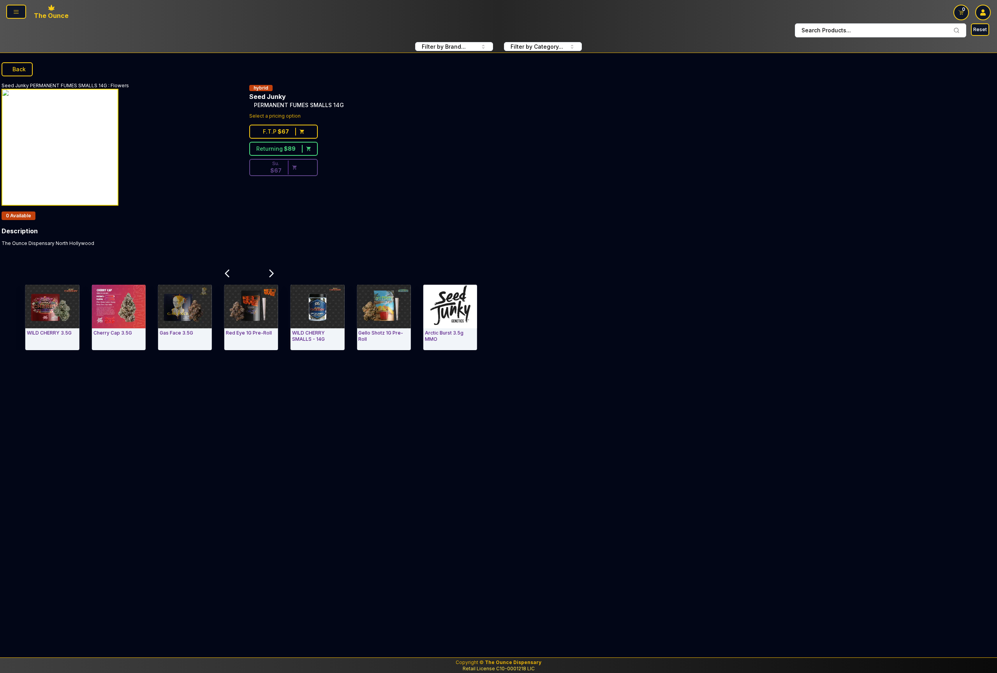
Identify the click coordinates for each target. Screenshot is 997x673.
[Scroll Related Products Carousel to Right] (271, 273)
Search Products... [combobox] (826, 30)
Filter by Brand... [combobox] (444, 46)
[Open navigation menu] (16, 12)
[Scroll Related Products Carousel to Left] (227, 273)
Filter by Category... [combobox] (537, 46)
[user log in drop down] (983, 12)
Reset (980, 29)
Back (19, 69)
